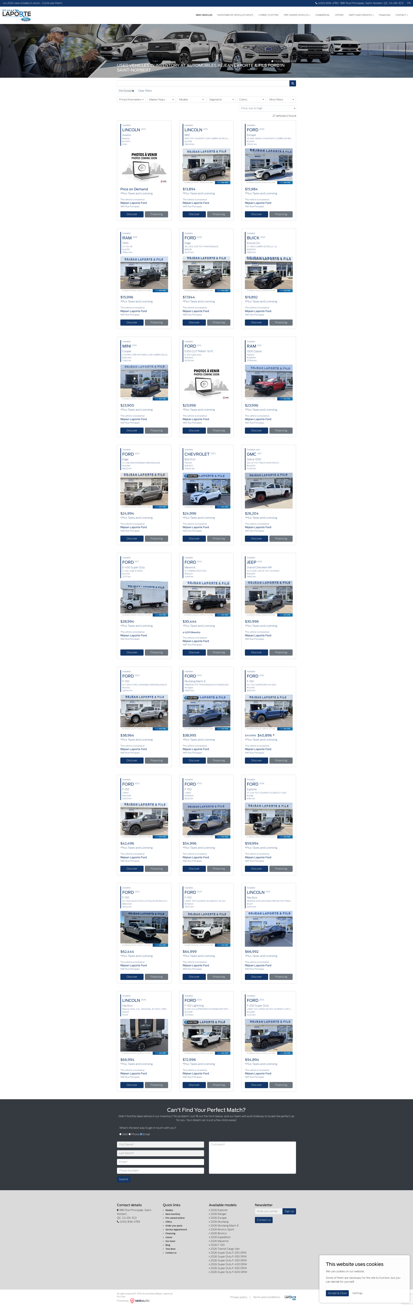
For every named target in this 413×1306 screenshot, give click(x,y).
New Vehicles (204, 15)
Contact (401, 15)
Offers (339, 15)
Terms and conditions (266, 1297)
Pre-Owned (125, 91)
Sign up (289, 1211)
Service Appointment (176, 1229)
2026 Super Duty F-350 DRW (228, 1260)
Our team (170, 1241)
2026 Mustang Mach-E (224, 1225)
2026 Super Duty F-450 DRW (228, 1264)
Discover (132, 214)
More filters (276, 99)
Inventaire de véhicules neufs (235, 15)
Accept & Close (337, 1293)
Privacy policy (238, 1297)
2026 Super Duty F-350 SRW (228, 1256)
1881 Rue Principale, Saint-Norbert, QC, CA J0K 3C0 (371, 3)
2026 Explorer (219, 1210)
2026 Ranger (218, 1214)
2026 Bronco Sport (222, 1229)
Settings (357, 1293)
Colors (243, 99)
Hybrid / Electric (269, 15)
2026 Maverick (219, 1241)
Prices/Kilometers (130, 99)
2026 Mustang (219, 1221)
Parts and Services (360, 15)
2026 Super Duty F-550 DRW (228, 1268)
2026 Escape (218, 1217)
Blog (167, 1245)
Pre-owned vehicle (175, 1218)
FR (409, 3)
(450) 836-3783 (328, 3)
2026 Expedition (220, 1237)
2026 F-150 (217, 1244)
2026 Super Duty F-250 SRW (228, 1252)
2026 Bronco (218, 1233)
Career (168, 1237)
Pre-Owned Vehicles (296, 15)
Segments (215, 99)
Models (183, 99)
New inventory (172, 1214)
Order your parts (173, 1226)
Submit (123, 1179)
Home (278, 61)
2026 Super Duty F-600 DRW (228, 1272)
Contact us (170, 1253)
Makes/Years (157, 99)
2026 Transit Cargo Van (225, 1248)
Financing (384, 15)
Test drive (170, 1249)
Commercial (322, 15)
